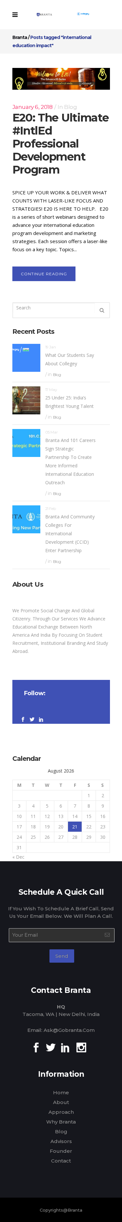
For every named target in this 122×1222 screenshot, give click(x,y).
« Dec (18, 857)
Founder (61, 1151)
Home (61, 1092)
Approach (61, 1112)
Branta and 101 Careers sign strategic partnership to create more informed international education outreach (70, 461)
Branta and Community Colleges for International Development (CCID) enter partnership (70, 533)
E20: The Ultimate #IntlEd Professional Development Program (60, 143)
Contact (61, 1161)
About (61, 1102)
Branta (19, 37)
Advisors (61, 1141)
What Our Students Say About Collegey (69, 359)
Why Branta (61, 1122)
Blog (70, 107)
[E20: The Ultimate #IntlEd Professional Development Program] (61, 79)
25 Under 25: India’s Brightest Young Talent (69, 402)
